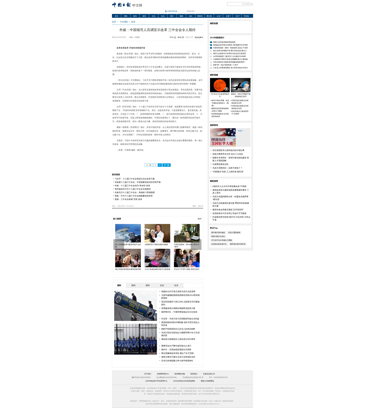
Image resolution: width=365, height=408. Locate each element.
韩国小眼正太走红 (218, 236)
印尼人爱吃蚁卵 (234, 233)
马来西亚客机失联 (220, 164)
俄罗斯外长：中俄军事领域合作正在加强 (179, 312)
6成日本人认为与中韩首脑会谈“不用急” (229, 186)
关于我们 (147, 374)
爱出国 (209, 16)
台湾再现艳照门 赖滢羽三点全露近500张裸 (229, 56)
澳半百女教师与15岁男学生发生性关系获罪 (229, 54)
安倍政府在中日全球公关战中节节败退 (229, 213)
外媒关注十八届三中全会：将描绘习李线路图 (135, 192)
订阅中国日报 (172, 11)
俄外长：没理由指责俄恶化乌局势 (176, 349)
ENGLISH (190, 11)
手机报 (246, 16)
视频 (181, 16)
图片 (172, 16)
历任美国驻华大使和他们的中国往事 (228, 150)
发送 (179, 37)
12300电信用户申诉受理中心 (156, 381)
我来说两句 (199, 37)
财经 (144, 16)
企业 (218, 16)
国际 (125, 16)
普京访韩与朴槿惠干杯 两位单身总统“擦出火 (230, 51)
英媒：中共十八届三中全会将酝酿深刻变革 (134, 196)
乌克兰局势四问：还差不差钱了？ (227, 168)
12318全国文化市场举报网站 (184, 381)
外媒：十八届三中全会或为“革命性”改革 (132, 185)
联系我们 (193, 374)
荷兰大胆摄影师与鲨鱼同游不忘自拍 (128, 245)
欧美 (133, 22)
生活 (163, 16)
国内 (135, 16)
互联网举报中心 (163, 374)
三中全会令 (129, 206)
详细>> (240, 131)
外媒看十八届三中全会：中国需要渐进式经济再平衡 (138, 182)
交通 (227, 16)
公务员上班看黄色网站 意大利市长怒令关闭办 (230, 68)
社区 (190, 16)
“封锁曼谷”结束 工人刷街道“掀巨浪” (228, 171)
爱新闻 (199, 16)
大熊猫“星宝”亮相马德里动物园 (156, 244)
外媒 (119, 206)
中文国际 (124, 22)
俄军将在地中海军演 (237, 244)
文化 (153, 16)
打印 (171, 37)
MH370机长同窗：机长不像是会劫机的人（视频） (220, 103)
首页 (116, 16)
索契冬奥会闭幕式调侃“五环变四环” (228, 209)
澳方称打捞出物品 (218, 233)
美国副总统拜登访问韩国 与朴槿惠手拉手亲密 (230, 45)
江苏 (237, 16)
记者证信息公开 (209, 374)
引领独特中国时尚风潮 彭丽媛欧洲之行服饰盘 (230, 59)
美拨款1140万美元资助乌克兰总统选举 (178, 291)
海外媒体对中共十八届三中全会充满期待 (133, 189)
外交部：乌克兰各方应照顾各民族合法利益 (180, 318)
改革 (123, 206)
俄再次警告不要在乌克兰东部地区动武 (178, 357)
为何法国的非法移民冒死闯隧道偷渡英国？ (229, 62)
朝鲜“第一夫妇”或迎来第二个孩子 (225, 65)
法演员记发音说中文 (219, 244)
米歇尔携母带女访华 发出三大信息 (227, 154)
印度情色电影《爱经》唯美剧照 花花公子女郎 (230, 48)
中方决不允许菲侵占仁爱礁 (221, 240)
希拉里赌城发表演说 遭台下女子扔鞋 (177, 353)
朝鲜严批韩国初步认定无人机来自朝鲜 (178, 329)
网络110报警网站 (207, 381)
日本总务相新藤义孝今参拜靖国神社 (177, 360)
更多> (200, 219)
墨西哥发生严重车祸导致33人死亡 (176, 346)
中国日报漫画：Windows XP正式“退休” (186, 245)
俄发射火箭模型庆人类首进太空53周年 (178, 339)
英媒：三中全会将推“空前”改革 (128, 199)
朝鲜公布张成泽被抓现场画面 (224, 42)
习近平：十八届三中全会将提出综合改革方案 (135, 179)
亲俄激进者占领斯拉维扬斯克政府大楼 (178, 308)
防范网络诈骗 (180, 374)
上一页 (148, 165)
